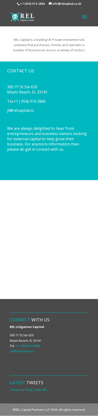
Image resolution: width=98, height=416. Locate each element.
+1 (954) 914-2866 (32, 4)
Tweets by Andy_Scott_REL (29, 390)
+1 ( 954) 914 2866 (27, 346)
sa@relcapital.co (22, 351)
